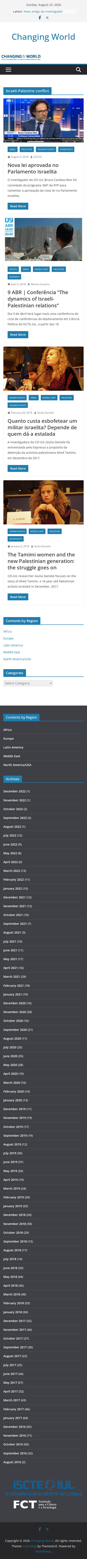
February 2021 (13, 986)
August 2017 (12, 1356)
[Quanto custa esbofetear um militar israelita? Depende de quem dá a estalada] (43, 369)
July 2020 (9, 1047)
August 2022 (12, 827)
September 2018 (15, 1241)
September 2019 (15, 1136)
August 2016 (12, 1462)
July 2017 (9, 1365)
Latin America (13, 645)
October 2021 (13, 915)
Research (14, 276)
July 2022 (9, 835)
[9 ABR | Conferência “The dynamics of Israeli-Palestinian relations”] (43, 240)
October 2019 (13, 1127)
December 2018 (14, 1215)
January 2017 (12, 1418)
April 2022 (10, 862)
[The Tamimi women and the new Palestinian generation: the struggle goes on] (43, 502)
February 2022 (13, 879)
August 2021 (12, 932)
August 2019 (12, 1144)
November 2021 (14, 906)
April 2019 (10, 1180)
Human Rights (17, 397)
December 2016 (14, 1427)
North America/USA (17, 659)
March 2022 (11, 871)
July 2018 (9, 1259)
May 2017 (10, 1383)
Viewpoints (66, 149)
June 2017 (10, 1374)
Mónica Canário (40, 284)
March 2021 (11, 977)
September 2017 (15, 1347)
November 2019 (14, 1118)
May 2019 (10, 1171)
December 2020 (14, 1003)
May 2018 (10, 1277)
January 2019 (12, 1206)
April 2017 (10, 1391)
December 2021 (14, 897)
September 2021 (15, 924)
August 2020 (12, 1038)
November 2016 (14, 1435)
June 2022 (10, 844)
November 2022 (14, 800)
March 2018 (11, 1294)
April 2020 (10, 1074)
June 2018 (10, 1268)
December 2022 (14, 791)
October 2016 (13, 1444)
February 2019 (13, 1197)
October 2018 (13, 1233)
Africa (7, 631)
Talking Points (46, 149)
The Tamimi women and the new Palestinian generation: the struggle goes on (41, 561)
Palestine (26, 149)
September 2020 (15, 1030)
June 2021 (10, 950)
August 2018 (12, 1250)
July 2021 (9, 941)
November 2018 (14, 1224)
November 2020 (14, 1012)
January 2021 (12, 994)
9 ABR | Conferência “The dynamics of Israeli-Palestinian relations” (38, 299)
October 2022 (13, 809)
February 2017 (13, 1409)
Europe (8, 638)
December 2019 (14, 1109)
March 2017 (11, 1400)
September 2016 (15, 1453)
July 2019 (9, 1153)
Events (13, 269)
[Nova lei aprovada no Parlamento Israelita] (43, 120)
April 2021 (10, 968)
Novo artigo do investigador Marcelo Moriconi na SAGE (43, 13)
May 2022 (10, 853)
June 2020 (10, 1056)
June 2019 (10, 1162)
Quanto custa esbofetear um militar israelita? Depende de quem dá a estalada (42, 427)
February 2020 (13, 1091)
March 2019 (11, 1188)
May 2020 (10, 1065)
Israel (12, 149)
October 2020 (13, 1021)
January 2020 (12, 1100)
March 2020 (11, 1083)
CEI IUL (38, 157)
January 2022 (12, 888)
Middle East (41, 269)
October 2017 (13, 1338)
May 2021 (10, 959)
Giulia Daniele (45, 412)
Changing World (43, 36)
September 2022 (15, 818)
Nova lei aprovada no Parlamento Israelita (33, 168)
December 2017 (14, 1321)
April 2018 (10, 1285)
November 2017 (14, 1330)
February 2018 (13, 1303)
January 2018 (12, 1312)
